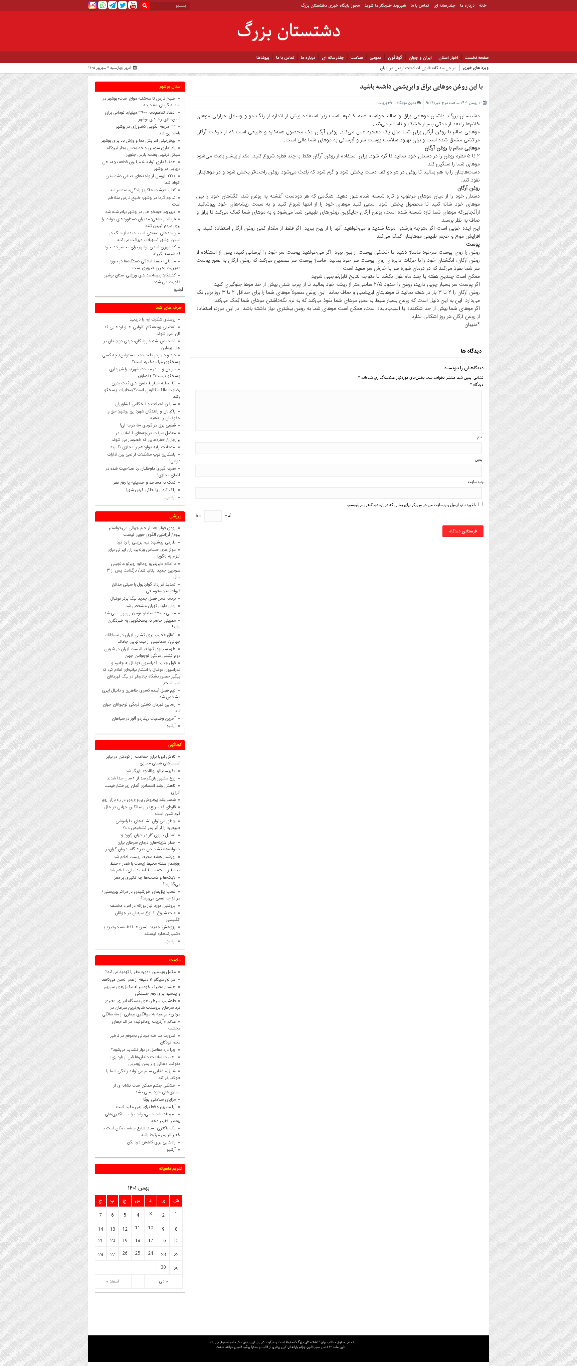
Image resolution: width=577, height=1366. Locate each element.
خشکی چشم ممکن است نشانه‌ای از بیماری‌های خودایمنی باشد (147, 1089)
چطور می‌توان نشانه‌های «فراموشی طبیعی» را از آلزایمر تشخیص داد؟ (148, 825)
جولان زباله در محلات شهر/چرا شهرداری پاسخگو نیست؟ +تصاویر (144, 373)
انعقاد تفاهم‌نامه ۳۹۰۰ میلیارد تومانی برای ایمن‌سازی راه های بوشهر (142, 116)
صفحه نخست (477, 57)
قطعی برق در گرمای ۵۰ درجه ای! (148, 425)
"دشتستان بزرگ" (307, 1342)
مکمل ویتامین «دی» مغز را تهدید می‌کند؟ (141, 972)
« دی (163, 1281)
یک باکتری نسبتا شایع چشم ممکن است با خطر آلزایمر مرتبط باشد (141, 1132)
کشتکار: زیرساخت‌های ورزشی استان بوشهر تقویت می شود (142, 279)
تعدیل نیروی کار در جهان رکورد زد (148, 835)
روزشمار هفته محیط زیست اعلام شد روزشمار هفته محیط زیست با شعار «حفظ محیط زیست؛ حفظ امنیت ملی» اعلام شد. (144, 863)
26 (125, 1253)
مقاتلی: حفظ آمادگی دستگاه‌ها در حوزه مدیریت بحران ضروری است (145, 265)
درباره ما (467, 5)
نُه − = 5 (213, 515)
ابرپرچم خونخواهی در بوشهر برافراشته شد (140, 212)
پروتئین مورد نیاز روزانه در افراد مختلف (143, 905)
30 (163, 1267)
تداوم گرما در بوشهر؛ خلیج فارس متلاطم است (144, 201)
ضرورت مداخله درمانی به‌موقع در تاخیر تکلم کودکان (145, 1039)
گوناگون (395, 57)
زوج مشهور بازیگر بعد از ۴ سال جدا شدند (141, 778)
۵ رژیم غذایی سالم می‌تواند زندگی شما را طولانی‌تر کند (143, 1075)
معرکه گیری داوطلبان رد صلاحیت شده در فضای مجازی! (143, 472)
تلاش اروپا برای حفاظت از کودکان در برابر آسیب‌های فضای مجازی (143, 760)
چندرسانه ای (444, 5)
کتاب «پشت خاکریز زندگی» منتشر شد (143, 190)
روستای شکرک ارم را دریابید (151, 319)
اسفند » (112, 1281)
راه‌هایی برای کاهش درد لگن (151, 1142)
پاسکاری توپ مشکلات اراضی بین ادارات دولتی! (143, 458)
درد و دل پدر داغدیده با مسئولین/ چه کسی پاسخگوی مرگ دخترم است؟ (141, 359)
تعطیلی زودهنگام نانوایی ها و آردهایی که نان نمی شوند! (142, 331)
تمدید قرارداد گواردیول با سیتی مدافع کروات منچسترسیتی (146, 588)
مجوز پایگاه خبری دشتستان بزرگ (330, 5)
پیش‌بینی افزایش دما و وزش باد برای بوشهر (139, 140)
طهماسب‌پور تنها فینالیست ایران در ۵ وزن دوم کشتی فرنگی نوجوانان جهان (142, 652)
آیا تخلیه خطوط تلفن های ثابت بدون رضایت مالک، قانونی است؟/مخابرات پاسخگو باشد (142, 390)
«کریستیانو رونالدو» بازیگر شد (151, 771)
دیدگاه (477, 384)
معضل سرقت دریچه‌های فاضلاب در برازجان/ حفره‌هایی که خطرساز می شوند (144, 436)
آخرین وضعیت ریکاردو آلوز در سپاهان (144, 718)
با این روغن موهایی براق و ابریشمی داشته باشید (421, 87)
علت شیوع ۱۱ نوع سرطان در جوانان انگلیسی (147, 916)
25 (137, 1253)
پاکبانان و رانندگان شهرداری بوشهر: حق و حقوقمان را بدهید (144, 415)
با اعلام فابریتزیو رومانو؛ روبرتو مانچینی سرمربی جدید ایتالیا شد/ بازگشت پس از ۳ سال (143, 570)
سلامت (357, 57)
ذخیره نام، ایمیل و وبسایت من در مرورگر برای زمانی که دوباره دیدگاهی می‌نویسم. (411, 504)
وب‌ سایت (476, 481)
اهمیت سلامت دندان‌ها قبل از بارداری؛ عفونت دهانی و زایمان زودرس (145, 1060)
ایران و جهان (420, 57)
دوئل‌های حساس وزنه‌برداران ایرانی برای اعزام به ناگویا (144, 553)
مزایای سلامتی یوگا (159, 1099)
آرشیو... (177, 289)
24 (150, 1253)
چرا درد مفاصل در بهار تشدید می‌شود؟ (143, 1049)
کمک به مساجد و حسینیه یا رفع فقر (143, 482)
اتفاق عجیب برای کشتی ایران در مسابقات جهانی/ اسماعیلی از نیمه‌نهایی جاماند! (142, 638)
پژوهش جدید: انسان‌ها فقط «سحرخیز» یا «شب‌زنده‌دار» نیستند (141, 930)
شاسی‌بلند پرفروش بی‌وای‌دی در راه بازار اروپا (139, 799)
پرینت (382, 102)
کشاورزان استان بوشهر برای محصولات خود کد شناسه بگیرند (142, 251)
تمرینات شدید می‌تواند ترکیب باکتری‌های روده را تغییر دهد (142, 1118)
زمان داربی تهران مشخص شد (151, 606)
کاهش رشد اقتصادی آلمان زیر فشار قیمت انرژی (142, 789)
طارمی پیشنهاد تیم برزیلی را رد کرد (146, 542)
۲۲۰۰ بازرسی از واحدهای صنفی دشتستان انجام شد (143, 179)
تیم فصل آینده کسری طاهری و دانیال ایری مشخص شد (141, 694)
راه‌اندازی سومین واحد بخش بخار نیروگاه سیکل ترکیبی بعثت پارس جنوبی (143, 151)
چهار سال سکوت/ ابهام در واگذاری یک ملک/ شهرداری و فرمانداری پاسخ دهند (389, 68)
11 (137, 1228)
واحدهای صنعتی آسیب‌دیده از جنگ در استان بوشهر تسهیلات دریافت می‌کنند (144, 237)
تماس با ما (420, 5)
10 (150, 1228)
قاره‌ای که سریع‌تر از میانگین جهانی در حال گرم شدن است (142, 810)
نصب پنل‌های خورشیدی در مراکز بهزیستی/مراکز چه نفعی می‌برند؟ (141, 895)
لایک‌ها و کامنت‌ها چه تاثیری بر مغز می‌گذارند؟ (147, 881)
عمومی (375, 57)
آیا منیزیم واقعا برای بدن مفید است (146, 1107)
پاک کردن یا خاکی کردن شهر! (147, 490)
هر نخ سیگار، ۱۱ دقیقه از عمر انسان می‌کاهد (139, 979)
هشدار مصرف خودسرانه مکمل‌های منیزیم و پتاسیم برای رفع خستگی (142, 990)
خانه (483, 5)
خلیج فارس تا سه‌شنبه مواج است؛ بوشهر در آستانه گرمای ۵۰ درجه (141, 102)
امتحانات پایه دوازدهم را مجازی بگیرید (142, 447)
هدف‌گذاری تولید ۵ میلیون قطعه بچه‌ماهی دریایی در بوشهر (141, 165)
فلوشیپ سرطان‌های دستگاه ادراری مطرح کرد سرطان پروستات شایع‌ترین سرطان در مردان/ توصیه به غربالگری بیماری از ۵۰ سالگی (141, 1007)
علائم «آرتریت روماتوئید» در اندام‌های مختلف (146, 1025)
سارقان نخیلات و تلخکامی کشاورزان (144, 404)
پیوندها (262, 57)
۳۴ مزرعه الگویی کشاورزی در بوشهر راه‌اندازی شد (148, 130)
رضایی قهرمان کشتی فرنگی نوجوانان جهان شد (141, 708)
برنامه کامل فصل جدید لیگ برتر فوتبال (143, 598)
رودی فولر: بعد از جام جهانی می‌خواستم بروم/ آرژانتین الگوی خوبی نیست (144, 531)
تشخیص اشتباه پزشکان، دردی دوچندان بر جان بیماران (142, 345)
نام (479, 437)
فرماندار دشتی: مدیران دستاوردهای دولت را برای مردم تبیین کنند (141, 223)
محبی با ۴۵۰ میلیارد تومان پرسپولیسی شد (140, 613)
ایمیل (479, 459)
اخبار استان (448, 57)
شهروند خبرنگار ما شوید (385, 5)
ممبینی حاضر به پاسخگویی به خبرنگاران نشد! (144, 624)
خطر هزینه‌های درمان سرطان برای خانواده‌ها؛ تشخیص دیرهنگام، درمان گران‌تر (143, 846)
